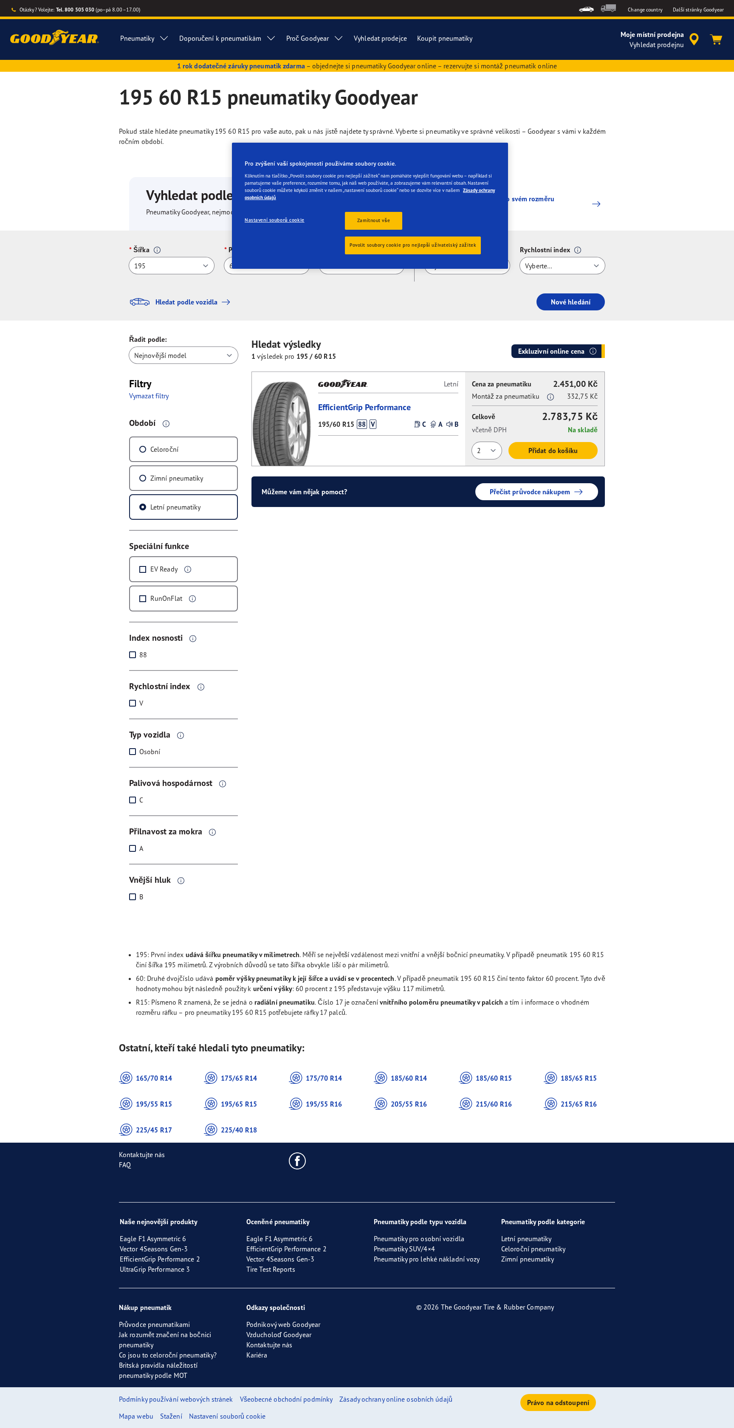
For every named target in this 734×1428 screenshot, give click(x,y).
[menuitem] (586, 8)
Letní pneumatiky (175, 507)
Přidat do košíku (553, 450)
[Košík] (716, 39)
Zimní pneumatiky (176, 478)
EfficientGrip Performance (364, 407)
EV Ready (164, 569)
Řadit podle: (148, 339)
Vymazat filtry (149, 396)
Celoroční (164, 449)
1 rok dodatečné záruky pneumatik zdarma (241, 66)
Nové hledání (570, 302)
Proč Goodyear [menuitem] (307, 38)
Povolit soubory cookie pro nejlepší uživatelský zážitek (413, 245)
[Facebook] (297, 1160)
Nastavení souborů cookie (275, 220)
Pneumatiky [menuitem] (137, 38)
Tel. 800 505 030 (75, 9)
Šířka (141, 249)
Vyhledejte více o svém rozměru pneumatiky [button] (506, 203)
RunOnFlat (166, 598)
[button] (157, 250)
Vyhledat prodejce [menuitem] (380, 38)
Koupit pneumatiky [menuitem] (445, 38)
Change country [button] (645, 9)
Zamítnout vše (373, 220)
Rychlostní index (545, 249)
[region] (370, 206)
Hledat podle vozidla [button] (186, 302)
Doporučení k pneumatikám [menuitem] (220, 38)
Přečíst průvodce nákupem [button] (530, 491)
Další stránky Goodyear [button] (698, 9)
